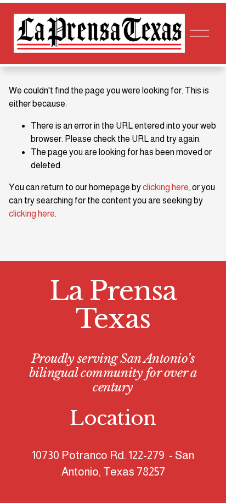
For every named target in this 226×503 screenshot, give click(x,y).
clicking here (166, 187)
